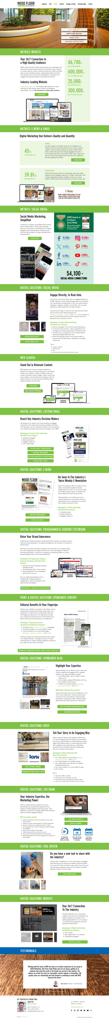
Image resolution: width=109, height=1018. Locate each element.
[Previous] (6, 971)
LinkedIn (39, 633)
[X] (91, 1010)
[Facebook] (71, 1010)
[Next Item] (43, 307)
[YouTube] (88, 1010)
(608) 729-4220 (35, 1009)
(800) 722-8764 (31, 1007)
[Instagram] (75, 1010)
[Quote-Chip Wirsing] (46, 991)
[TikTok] (78, 1010)
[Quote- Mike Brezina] (64, 991)
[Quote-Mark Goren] (44, 991)
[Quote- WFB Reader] (53, 991)
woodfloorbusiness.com (40, 627)
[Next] (102, 971)
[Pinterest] (81, 1010)
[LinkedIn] (84, 1010)
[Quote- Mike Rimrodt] (59, 991)
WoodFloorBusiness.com (27, 86)
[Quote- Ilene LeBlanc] (57, 991)
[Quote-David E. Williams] (48, 991)
